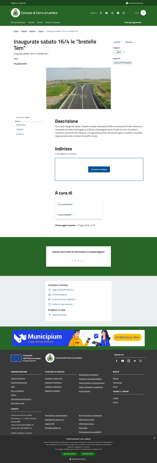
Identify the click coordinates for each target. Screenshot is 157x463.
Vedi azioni (129, 42)
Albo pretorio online (86, 419)
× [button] (154, 438)
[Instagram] (111, 12)
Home (16, 31)
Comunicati (117, 382)
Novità (24, 31)
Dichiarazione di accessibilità (90, 432)
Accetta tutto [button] (69, 454)
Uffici (13, 386)
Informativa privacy (86, 423)
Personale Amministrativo (21, 399)
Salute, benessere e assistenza (91, 387)
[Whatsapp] (123, 12)
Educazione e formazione (88, 374)
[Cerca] (143, 13)
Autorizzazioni (84, 391)
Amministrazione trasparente (90, 415)
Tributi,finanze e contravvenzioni (92, 383)
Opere (41, 31)
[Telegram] (117, 12)
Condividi (117, 42)
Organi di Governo (18, 378)
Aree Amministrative (19, 382)
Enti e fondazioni (17, 390)
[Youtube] (105, 12)
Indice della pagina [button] (23, 117)
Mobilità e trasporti (52, 390)
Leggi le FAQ (50, 423)
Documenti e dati (17, 403)
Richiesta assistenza (53, 427)
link (100, 449)
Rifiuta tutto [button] (87, 454)
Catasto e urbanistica (53, 386)
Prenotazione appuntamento (56, 415)
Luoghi (115, 398)
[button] (78, 459)
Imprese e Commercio (53, 382)
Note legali (83, 427)
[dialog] (78, 449)
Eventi (115, 402)
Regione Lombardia (18, 3)
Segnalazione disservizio (54, 419)
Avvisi (115, 386)
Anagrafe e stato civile (53, 378)
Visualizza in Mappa (99, 169)
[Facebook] (100, 12)
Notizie (32, 31)
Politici (13, 395)
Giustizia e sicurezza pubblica (90, 378)
